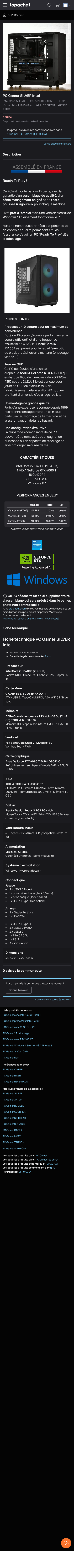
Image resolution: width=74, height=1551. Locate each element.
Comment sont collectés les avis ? (53, 999)
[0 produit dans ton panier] (57, 5)
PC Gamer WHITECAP (14, 1148)
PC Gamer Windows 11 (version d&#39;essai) (27, 1045)
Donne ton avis (19, 990)
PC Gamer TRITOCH (13, 1142)
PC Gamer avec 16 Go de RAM (19, 1027)
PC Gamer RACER (12, 1130)
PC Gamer (17, 15)
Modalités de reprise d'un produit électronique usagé (31, 618)
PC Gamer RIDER (12, 1075)
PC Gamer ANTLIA (12, 1099)
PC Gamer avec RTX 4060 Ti (18, 1039)
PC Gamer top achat (47, 1159)
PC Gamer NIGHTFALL (15, 1117)
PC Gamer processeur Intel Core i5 (21, 1020)
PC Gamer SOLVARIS (14, 1123)
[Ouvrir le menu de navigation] (5, 5)
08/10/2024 (25, 1171)
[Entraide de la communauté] (66, 1543)
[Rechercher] (49, 5)
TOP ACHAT (51, 1163)
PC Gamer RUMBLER (14, 1105)
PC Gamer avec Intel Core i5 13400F (22, 1014)
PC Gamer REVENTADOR (16, 1081)
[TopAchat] (20, 5)
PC (54, 1167)
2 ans (48, 656)
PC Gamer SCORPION (14, 1111)
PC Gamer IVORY (12, 1136)
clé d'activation (17, 608)
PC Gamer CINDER (13, 1069)
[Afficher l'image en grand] (37, 57)
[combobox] (67, 5)
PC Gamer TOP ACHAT (33, 134)
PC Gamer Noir (11, 1057)
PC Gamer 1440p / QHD (15, 1051)
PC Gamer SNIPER (12, 1093)
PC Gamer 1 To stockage (16, 1033)
